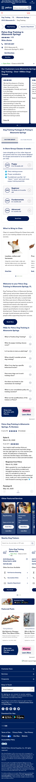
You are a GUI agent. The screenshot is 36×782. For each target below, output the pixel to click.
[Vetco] (4, 726)
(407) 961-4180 (7, 564)
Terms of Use (5, 702)
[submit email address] (32, 689)
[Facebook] (3, 708)
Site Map (16, 736)
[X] (6, 708)
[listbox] (18, 100)
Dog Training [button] (11, 27)
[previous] (4, 491)
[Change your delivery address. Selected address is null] (30, 13)
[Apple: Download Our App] (7, 717)
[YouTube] (18, 708)
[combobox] (18, 543)
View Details (10, 589)
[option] (15, 100)
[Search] (29, 8)
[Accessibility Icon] (4, 744)
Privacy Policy (8, 704)
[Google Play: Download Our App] (18, 717)
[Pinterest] (10, 708)
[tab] (9, 140)
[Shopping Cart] (34, 8)
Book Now (7, 57)
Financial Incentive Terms (26, 702)
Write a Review (6, 40)
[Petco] (8, 7)
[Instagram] (14, 708)
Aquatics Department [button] (27, 27)
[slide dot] (17, 125)
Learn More (8, 530)
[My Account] (32, 8)
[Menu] (2, 7)
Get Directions (9, 53)
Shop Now (8, 271)
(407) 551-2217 (9, 44)
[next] (31, 491)
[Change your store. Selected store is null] (3, 13)
